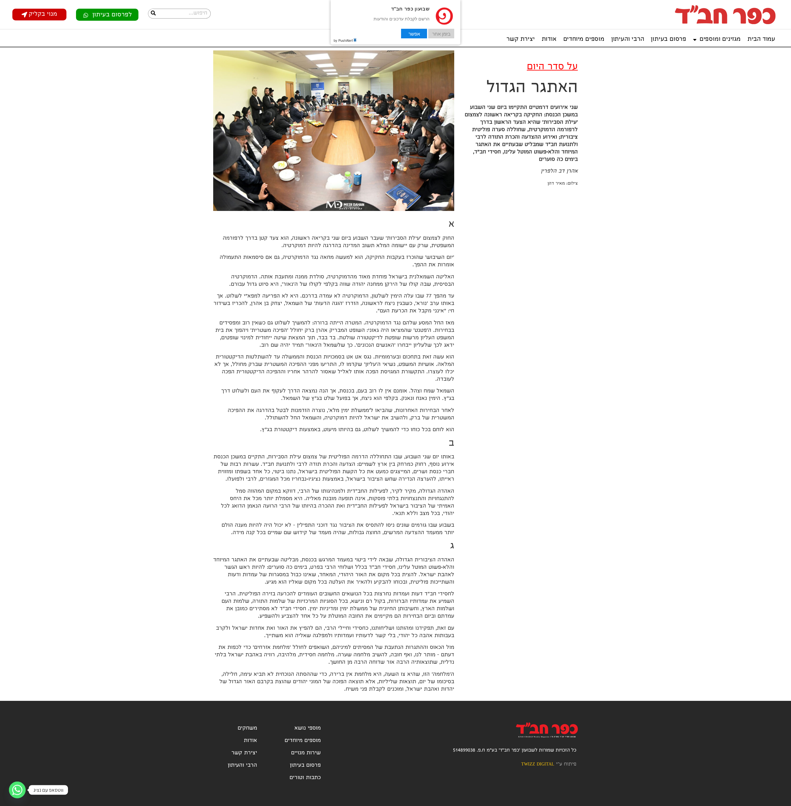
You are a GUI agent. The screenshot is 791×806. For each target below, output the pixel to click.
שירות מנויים (306, 753)
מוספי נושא (307, 728)
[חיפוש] (153, 13)
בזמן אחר (441, 33)
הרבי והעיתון (627, 39)
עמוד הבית (761, 39)
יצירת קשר (520, 39)
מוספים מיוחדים (583, 39)
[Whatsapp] (17, 790)
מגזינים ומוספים (720, 39)
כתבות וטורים (305, 778)
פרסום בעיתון (668, 39)
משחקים (247, 728)
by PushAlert (343, 40)
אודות (549, 39)
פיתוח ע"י (548, 764)
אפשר (414, 33)
